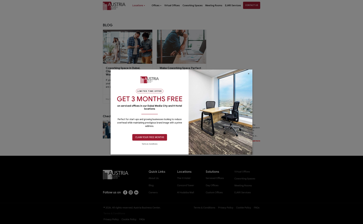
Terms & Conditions (149, 144)
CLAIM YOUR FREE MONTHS (149, 137)
